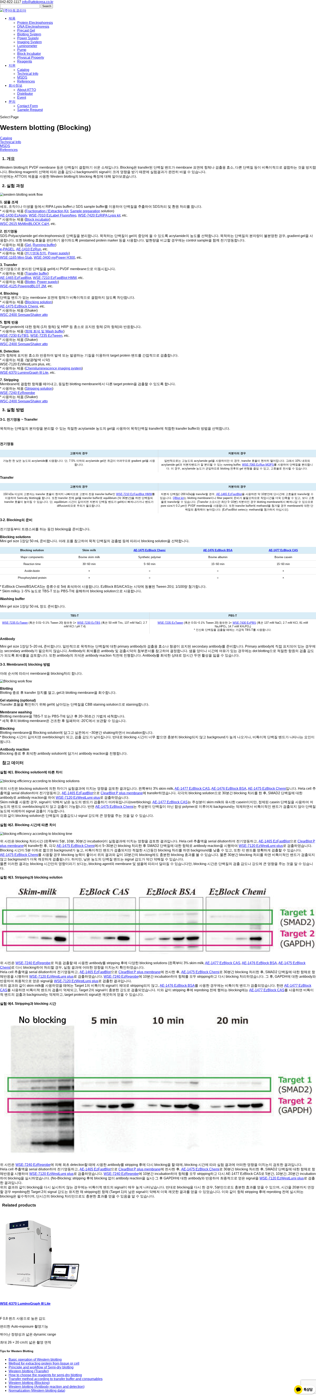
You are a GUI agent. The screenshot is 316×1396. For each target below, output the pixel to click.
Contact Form (27, 106)
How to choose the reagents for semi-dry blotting (45, 1375)
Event (21, 97)
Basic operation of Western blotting (35, 1359)
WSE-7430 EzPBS (244, 622)
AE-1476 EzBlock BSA (217, 550)
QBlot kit (178, 498)
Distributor (25, 93)
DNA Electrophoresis (33, 26)
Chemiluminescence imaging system (54, 368)
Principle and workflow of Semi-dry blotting (41, 1367)
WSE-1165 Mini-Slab (16, 257)
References (26, 81)
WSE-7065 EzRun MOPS (258, 464)
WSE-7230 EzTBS (14, 335)
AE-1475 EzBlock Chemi (19, 306)
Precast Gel (26, 30)
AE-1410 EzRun (28, 249)
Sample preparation (85, 211)
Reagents (24, 61)
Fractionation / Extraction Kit (47, 211)
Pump (21, 50)
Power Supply (28, 38)
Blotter (30, 282)
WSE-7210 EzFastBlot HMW (55, 278)
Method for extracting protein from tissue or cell (44, 1363)
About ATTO (26, 90)
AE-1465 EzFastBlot (15, 278)
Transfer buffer (37, 273)
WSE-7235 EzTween (46, 335)
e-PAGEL (7, 249)
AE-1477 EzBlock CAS (283, 550)
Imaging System (29, 42)
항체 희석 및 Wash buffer (44, 331)
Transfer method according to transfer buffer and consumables (56, 1379)
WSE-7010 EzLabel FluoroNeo (52, 215)
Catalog (23, 70)
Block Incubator (29, 53)
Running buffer (44, 245)
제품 (12, 18)
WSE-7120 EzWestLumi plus (78, 797)
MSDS (22, 77)
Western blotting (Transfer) (29, 1371)
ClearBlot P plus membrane (122, 793)
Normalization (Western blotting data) (37, 1390)
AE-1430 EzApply (13, 215)
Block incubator (37, 219)
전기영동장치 (36, 253)
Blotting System (29, 34)
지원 (12, 65)
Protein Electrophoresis (35, 23)
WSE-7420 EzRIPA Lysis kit (99, 215)
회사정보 (15, 85)
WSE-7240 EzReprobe (17, 393)
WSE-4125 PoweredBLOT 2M (23, 286)
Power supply (58, 253)
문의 (12, 101)
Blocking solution (39, 302)
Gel (28, 245)
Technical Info (27, 73)
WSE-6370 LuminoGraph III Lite (24, 372)
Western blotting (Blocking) (29, 1383)
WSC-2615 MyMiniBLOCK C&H (24, 224)
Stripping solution (39, 388)
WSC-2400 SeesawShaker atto (24, 315)
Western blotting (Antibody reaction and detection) (46, 1386)
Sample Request (30, 110)
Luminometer (27, 46)
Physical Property (30, 57)
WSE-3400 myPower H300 (54, 257)
